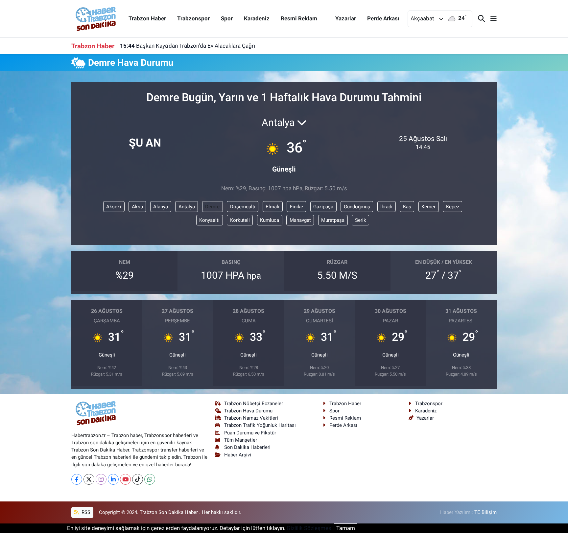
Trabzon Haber (147, 18)
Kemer (428, 207)
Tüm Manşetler (240, 440)
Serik (360, 220)
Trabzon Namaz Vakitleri (251, 418)
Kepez (452, 207)
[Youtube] (125, 479)
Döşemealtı (242, 207)
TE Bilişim (485, 512)
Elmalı (272, 207)
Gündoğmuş (357, 207)
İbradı (386, 207)
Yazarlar (345, 18)
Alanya (160, 207)
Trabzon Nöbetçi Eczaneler (253, 403)
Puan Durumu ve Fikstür (250, 433)
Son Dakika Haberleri (247, 447)
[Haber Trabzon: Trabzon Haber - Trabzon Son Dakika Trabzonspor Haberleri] (96, 18)
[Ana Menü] (491, 19)
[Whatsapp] (149, 479)
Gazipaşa (323, 207)
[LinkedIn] (113, 479)
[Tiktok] (137, 479)
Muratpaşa (332, 220)
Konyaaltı (209, 220)
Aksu (137, 207)
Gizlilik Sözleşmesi (310, 528)
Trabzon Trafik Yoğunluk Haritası (260, 425)
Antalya (186, 207)
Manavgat (300, 220)
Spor (227, 18)
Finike (296, 207)
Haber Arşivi (237, 455)
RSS (85, 512)
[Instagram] (101, 479)
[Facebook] (76, 479)
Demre (212, 207)
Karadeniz (257, 18)
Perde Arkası (383, 18)
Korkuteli (240, 220)
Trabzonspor (193, 18)
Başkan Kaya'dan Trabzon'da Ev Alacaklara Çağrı (187, 45)
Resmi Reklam (299, 18)
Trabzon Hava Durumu (248, 411)
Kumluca (269, 220)
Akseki (113, 207)
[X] (88, 479)
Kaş (407, 207)
